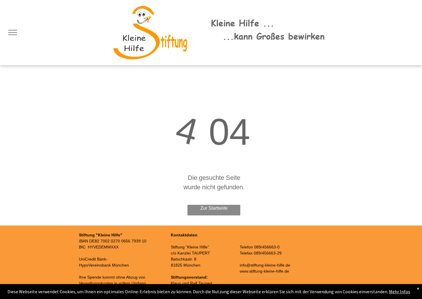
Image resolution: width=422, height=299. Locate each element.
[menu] (12, 32)
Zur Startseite (214, 208)
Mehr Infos (399, 291)
